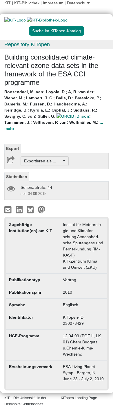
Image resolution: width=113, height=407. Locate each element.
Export (12, 148)
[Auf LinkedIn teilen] (20, 209)
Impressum (53, 3)
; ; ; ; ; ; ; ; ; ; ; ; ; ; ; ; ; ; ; (53, 110)
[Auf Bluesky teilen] (32, 209)
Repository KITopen (27, 44)
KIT (7, 3)
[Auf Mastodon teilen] (41, 209)
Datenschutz (78, 3)
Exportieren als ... (43, 161)
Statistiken (16, 176)
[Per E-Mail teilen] (8, 209)
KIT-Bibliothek (27, 3)
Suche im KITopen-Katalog (56, 30)
